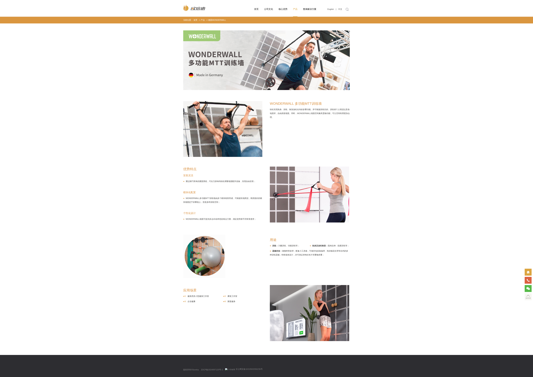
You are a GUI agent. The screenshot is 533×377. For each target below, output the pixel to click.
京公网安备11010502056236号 (249, 369)
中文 (340, 9)
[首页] (528, 272)
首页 (256, 9)
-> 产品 (201, 20)
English (330, 9)
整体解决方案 (309, 9)
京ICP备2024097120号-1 (212, 370)
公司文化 (268, 9)
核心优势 (283, 9)
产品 (295, 9)
